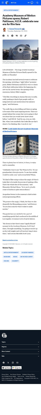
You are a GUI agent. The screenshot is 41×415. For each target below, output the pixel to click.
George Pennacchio (15, 29)
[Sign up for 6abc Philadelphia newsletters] (17, 363)
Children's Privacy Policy (28, 374)
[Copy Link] (25, 35)
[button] (3, 2)
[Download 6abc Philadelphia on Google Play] (17, 367)
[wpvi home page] (4, 335)
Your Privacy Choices (15, 374)
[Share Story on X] (8, 35)
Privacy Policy (5, 374)
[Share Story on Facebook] (3, 35)
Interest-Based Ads (30, 376)
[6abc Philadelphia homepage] (7, 2)
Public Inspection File (7, 378)
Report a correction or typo (10, 240)
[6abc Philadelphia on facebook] (4, 363)
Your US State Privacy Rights (9, 376)
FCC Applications (18, 378)
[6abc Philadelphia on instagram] (13, 363)
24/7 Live (13, 3)
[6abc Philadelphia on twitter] (8, 363)
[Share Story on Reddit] (12, 35)
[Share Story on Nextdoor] (16, 35)
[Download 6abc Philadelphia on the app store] (6, 367)
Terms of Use (21, 376)
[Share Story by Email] (21, 35)
